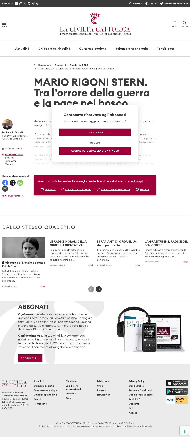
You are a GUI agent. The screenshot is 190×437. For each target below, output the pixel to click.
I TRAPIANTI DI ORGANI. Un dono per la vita (117, 243)
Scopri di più (30, 358)
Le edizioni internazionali (73, 387)
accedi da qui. (135, 181)
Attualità (22, 48)
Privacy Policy (136, 381)
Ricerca (101, 390)
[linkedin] (29, 3)
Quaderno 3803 (78, 65)
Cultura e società (92, 48)
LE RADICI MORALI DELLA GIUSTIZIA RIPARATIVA (68, 243)
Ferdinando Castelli (12, 132)
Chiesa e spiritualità (54, 48)
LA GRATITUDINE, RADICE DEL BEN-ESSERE (166, 243)
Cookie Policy (136, 385)
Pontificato (166, 48)
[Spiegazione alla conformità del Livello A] (177, 400)
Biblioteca (103, 381)
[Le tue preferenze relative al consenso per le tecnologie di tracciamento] (185, 432)
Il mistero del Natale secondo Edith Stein (23, 264)
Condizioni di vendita (141, 394)
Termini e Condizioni (140, 390)
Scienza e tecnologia (131, 48)
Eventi (37, 399)
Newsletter (103, 394)
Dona (69, 398)
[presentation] (91, 289)
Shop (100, 385)
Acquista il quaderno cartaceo (95, 150)
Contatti (134, 403)
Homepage (44, 65)
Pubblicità (134, 399)
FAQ (131, 408)
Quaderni (60, 65)
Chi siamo (71, 381)
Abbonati (71, 393)
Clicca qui (95, 132)
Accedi (133, 412)
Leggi (90, 265)
